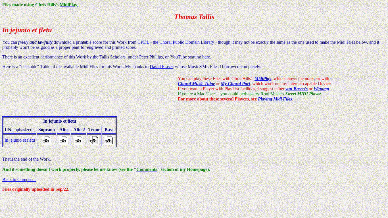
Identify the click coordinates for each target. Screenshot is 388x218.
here (206, 56)
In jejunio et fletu (20, 140)
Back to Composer (19, 179)
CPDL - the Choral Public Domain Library (175, 42)
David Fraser (161, 66)
